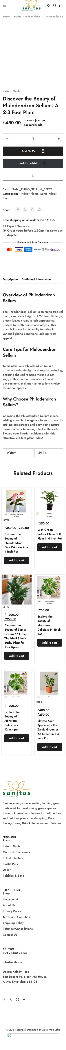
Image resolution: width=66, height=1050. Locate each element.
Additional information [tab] (36, 279)
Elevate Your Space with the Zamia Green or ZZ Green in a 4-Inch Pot (48, 729)
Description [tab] (10, 279)
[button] (33, 176)
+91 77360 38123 (15, 953)
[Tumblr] (11, 1000)
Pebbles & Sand (13, 876)
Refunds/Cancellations (18, 929)
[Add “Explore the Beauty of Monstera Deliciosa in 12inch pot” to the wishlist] (23, 682)
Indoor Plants (32, 16)
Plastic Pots (10, 864)
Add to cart (29, 151)
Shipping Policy (13, 923)
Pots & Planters (13, 858)
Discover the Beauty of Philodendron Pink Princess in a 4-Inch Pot (16, 543)
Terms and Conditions (17, 917)
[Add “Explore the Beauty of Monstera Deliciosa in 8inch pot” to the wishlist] (56, 587)
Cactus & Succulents (16, 852)
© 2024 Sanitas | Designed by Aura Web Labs (33, 1029)
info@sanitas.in (12, 962)
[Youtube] (24, 1000)
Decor (7, 870)
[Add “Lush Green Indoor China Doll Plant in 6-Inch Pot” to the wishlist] (56, 500)
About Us (9, 905)
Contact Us (10, 934)
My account (10, 899)
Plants (17, 16)
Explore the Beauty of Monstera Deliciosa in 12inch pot (12, 721)
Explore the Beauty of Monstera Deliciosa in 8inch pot (49, 625)
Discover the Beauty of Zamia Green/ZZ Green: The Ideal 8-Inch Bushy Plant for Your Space (16, 636)
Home (6, 16)
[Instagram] (17, 1000)
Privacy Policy (12, 911)
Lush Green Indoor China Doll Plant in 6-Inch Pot (49, 534)
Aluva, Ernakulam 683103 (20, 981)
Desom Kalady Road (16, 972)
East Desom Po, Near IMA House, (25, 977)
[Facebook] (4, 1000)
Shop (6, 893)
